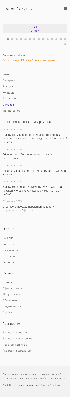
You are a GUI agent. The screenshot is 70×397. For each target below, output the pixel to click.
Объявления (10, 300)
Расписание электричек (17, 338)
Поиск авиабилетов (15, 345)
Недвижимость (12, 306)
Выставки (8, 86)
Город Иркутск (17, 8)
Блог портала (11, 250)
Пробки (7, 312)
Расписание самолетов (17, 351)
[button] (65, 8)
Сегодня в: (9, 55)
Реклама (8, 238)
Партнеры (9, 256)
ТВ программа (11, 111)
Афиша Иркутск (12, 288)
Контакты (8, 244)
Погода (7, 282)
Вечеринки (9, 80)
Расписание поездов (15, 332)
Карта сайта (10, 262)
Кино (6, 74)
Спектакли (9, 98)
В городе (8, 105)
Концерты (9, 93)
